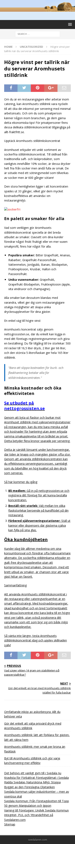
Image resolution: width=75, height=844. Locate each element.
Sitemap (9, 824)
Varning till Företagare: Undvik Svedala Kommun (36, 810)
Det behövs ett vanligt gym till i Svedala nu (32, 773)
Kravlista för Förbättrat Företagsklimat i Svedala (36, 778)
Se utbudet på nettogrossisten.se (24, 405)
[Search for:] (37, 34)
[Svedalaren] (37, 9)
